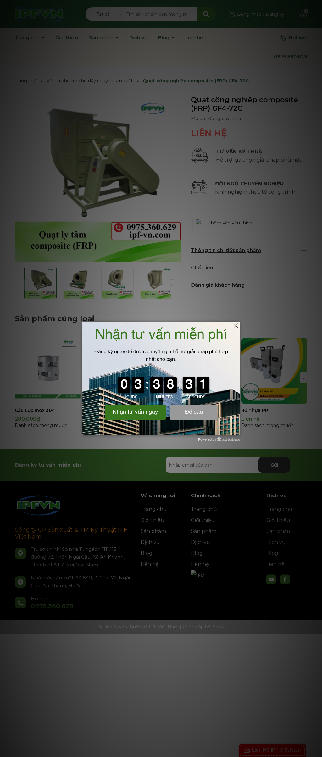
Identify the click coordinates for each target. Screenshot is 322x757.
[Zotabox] (235, 430)
